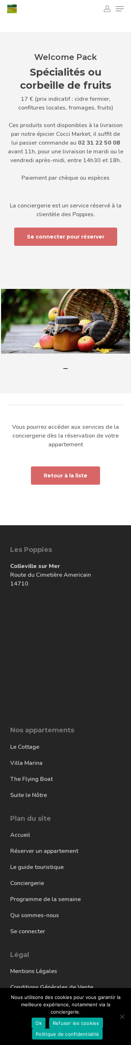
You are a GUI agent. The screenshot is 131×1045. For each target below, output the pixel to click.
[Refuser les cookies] (122, 1016)
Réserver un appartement (44, 851)
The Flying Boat (31, 779)
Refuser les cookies (76, 1023)
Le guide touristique (37, 867)
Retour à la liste (65, 475)
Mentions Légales (33, 971)
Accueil (20, 835)
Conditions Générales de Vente (51, 987)
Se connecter (27, 931)
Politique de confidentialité (67, 1034)
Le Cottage (24, 747)
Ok (38, 1023)
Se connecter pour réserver (65, 236)
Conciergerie (27, 883)
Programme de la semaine (45, 899)
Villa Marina (26, 763)
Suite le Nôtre (28, 795)
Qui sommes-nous (34, 915)
